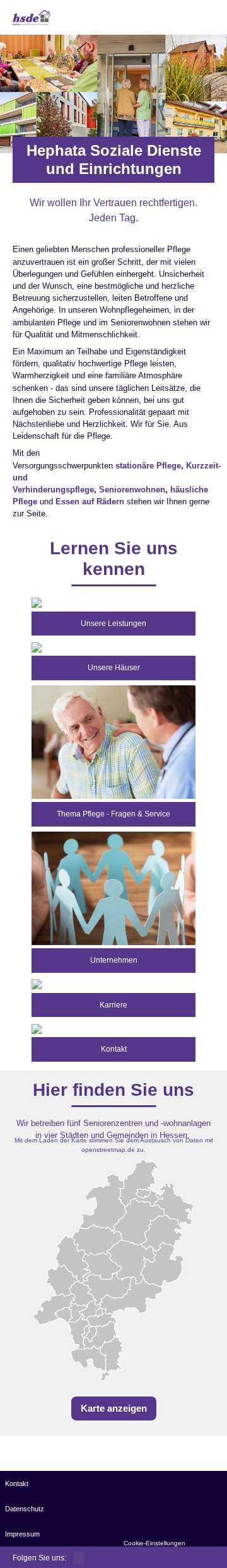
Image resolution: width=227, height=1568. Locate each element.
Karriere (113, 1005)
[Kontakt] (37, 1028)
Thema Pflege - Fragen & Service (113, 814)
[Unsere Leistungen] (37, 602)
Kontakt (114, 1049)
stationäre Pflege (148, 465)
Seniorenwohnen (132, 489)
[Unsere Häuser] (37, 646)
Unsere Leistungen (113, 623)
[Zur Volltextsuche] (192, 19)
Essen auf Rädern (89, 501)
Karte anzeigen (114, 1408)
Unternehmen (113, 960)
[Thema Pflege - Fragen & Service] (113, 741)
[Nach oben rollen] (201, 1542)
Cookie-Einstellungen (154, 1543)
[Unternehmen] (113, 887)
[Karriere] (37, 984)
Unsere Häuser (114, 667)
